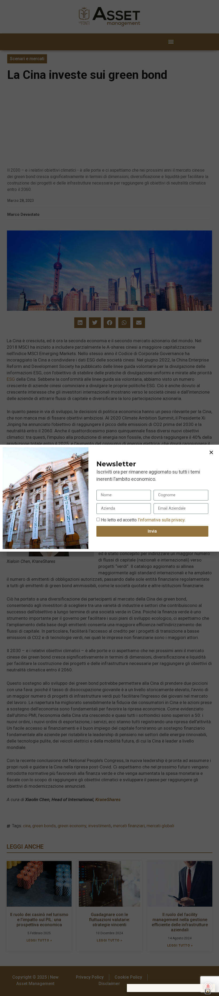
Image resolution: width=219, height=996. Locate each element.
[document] (109, 498)
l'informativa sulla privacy (161, 519)
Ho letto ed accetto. (143, 519)
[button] (211, 452)
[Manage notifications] (208, 986)
